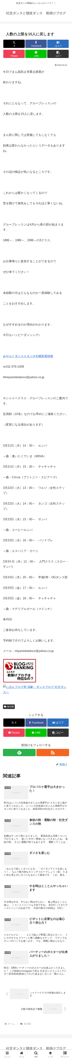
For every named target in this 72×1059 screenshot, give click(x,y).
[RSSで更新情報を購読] (52, 752)
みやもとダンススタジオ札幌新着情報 (28, 356)
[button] (58, 54)
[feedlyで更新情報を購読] (19, 752)
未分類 (10, 706)
